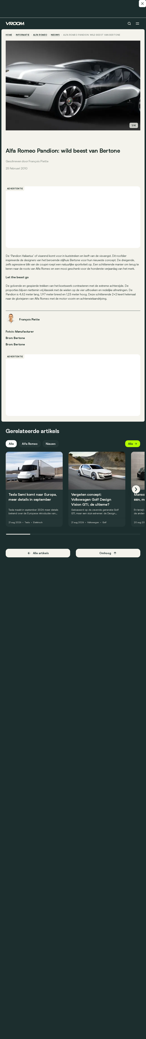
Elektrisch (38, 522)
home (9, 35)
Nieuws (51, 443)
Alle (11, 443)
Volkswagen (93, 522)
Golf (104, 522)
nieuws (55, 35)
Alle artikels (41, 553)
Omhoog (105, 553)
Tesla (27, 522)
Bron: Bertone (15, 337)
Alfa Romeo (40, 35)
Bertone (19, 344)
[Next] (136, 489)
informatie (23, 35)
